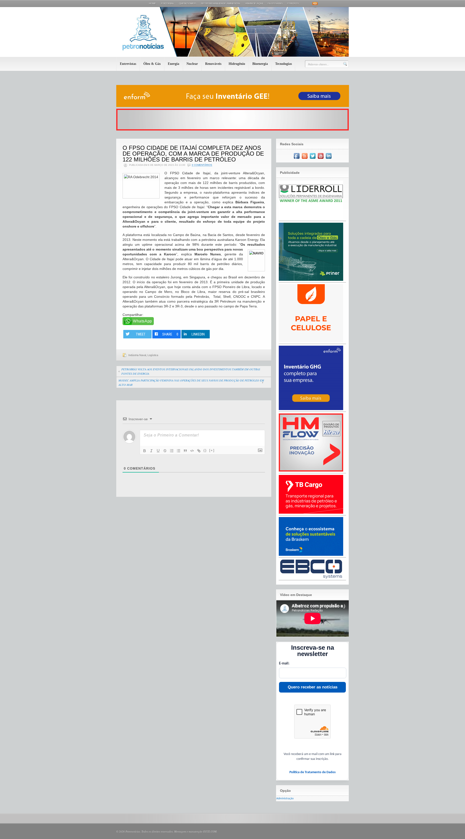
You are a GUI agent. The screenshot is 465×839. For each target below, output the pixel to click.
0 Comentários (202, 165)
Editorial (167, 3)
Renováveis (213, 64)
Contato (293, 3)
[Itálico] (151, 451)
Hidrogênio (237, 64)
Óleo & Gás (152, 64)
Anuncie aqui (254, 3)
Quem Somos (187, 3)
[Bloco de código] (192, 451)
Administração (285, 798)
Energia (173, 64)
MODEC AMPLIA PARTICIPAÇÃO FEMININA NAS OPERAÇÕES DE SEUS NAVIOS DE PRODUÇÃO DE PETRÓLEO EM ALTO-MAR (191, 382)
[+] (212, 450)
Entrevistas (128, 64)
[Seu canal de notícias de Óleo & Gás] (232, 55)
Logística (152, 355)
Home (152, 3)
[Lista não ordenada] (178, 451)
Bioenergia (260, 64)
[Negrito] (144, 451)
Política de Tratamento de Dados (312, 772)
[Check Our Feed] (305, 159)
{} (205, 450)
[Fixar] (165, 451)
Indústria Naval (137, 355)
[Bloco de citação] (185, 451)
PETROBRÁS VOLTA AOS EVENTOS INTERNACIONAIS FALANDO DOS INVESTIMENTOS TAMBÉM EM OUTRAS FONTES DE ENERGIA (190, 371)
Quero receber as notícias (312, 687)
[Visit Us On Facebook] (297, 159)
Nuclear (192, 64)
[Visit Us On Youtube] (321, 159)
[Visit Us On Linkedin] (329, 159)
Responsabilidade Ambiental (220, 3)
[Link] (198, 451)
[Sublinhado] (158, 451)
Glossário (275, 3)
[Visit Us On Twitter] (313, 159)
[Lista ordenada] (171, 451)
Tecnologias (283, 64)
